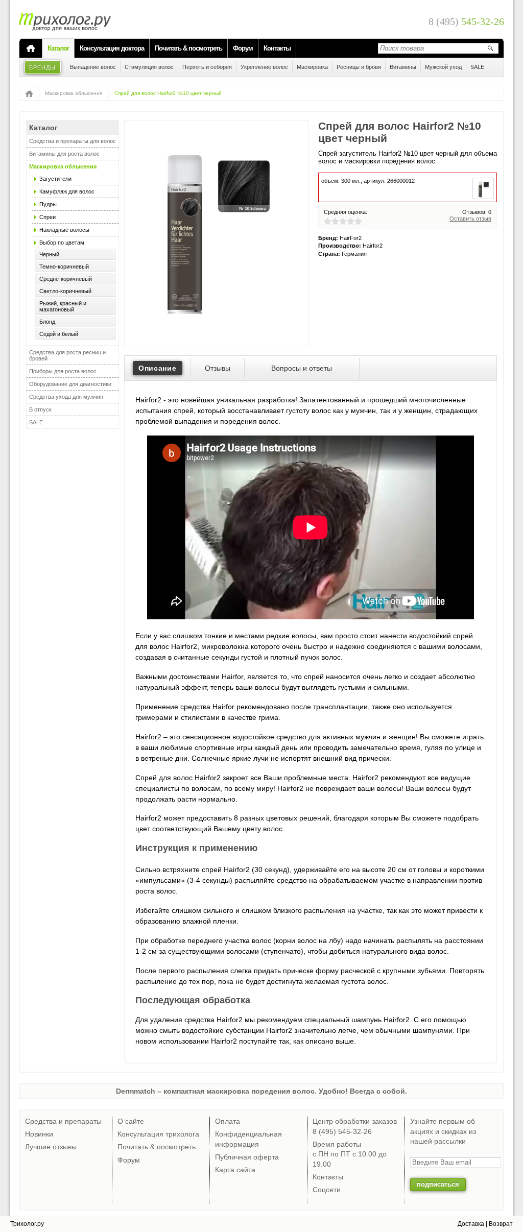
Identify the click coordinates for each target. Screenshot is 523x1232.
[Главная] (31, 48)
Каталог (58, 48)
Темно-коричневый (64, 266)
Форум (243, 48)
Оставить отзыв (470, 218)
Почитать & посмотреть (188, 48)
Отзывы (217, 368)
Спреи (47, 217)
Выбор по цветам (61, 242)
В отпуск (40, 409)
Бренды (42, 67)
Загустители (55, 179)
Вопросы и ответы (301, 368)
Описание (157, 368)
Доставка (471, 1223)
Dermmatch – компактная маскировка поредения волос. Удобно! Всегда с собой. (261, 1091)
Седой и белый (58, 334)
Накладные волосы (64, 230)
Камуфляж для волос (66, 191)
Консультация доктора (112, 48)
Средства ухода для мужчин (66, 397)
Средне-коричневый (65, 279)
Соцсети (327, 1190)
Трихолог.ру (27, 1223)
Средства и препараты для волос (72, 141)
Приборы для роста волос (63, 371)
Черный (49, 254)
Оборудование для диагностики (70, 384)
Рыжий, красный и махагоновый (62, 306)
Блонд (47, 322)
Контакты (277, 48)
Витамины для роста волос (64, 154)
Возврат (501, 1223)
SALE (36, 422)
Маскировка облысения (73, 93)
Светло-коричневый (65, 291)
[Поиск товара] (490, 48)
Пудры (48, 204)
